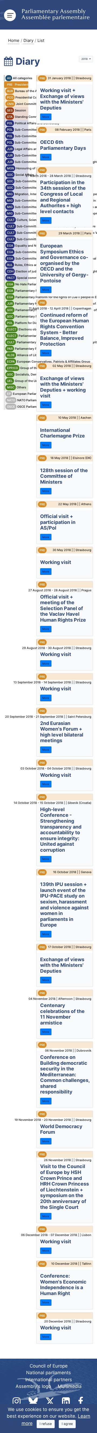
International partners (48, 1379)
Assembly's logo (33, 1386)
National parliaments (48, 1372)
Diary (28, 40)
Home (13, 40)
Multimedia (70, 1386)
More (45, 116)
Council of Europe (49, 1366)
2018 (84, 58)
